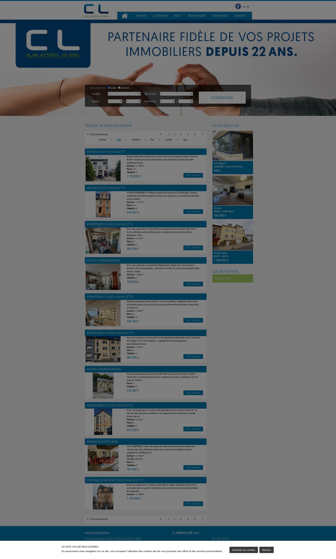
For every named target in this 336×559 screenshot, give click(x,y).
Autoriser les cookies (243, 549)
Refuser (266, 549)
